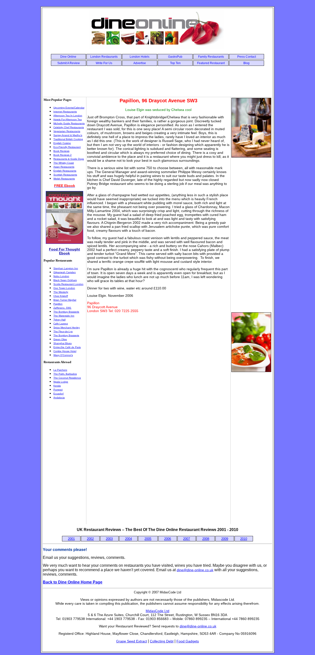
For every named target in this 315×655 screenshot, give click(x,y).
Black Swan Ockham (65, 280)
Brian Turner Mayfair (64, 300)
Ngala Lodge (60, 381)
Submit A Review (68, 63)
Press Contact (246, 56)
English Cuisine (62, 143)
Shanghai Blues (62, 343)
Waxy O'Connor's (63, 355)
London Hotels (139, 56)
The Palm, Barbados (65, 373)
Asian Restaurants (63, 166)
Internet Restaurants (65, 111)
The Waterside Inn (63, 315)
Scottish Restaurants (65, 174)
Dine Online (68, 56)
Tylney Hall (59, 319)
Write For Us (104, 63)
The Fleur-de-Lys (63, 331)
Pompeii (58, 389)
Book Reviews (61, 151)
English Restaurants (64, 170)
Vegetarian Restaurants (66, 131)
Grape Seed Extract (131, 641)
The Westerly (60, 292)
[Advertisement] (157, 81)
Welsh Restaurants (64, 178)
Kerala (57, 385)
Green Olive (60, 339)
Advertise (139, 63)
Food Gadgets (187, 641)
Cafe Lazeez (60, 323)
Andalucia (59, 397)
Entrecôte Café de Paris (67, 347)
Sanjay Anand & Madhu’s (67, 135)
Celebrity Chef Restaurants (68, 127)
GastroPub (175, 56)
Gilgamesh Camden (64, 272)
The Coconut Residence (67, 377)
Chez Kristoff (60, 296)
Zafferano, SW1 (62, 307)
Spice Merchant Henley (66, 327)
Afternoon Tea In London (67, 115)
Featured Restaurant (211, 63)
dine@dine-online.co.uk (195, 570)
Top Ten (175, 63)
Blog (246, 63)
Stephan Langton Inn (65, 268)
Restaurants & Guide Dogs (68, 159)
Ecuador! (58, 393)
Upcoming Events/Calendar (68, 107)
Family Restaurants (211, 56)
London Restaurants (104, 56)
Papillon (58, 303)
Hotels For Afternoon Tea (67, 119)
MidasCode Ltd (157, 611)
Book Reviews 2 (62, 155)
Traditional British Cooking (68, 139)
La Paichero (60, 370)
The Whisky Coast (63, 162)
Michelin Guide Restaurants (69, 123)
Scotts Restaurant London (68, 284)
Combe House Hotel (64, 351)
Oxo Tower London (64, 288)
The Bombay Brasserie (66, 311)
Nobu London (61, 276)
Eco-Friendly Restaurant (67, 147)
